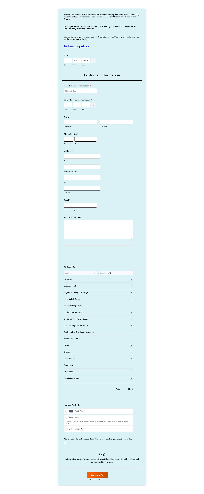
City (65, 182)
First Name (67, 127)
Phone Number (71, 134)
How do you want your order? (77, 86)
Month (75, 65)
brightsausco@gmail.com (76, 46)
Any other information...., (74, 217)
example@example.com (71, 210)
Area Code (67, 144)
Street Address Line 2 (71, 171)
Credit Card (79, 411)
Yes (68, 443)
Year (83, 65)
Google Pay (79, 429)
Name (67, 117)
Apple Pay (79, 417)
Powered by (96, 480)
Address (68, 151)
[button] (116, 273)
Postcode (67, 193)
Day (65, 65)
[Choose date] (93, 60)
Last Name (103, 127)
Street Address (68, 161)
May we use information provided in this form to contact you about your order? (98, 439)
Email (67, 200)
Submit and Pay (97, 475)
